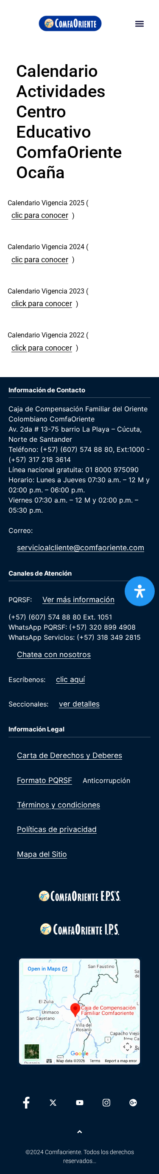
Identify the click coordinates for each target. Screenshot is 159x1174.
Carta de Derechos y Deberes (69, 755)
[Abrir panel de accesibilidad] (140, 591)
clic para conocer (39, 215)
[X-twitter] (53, 1102)
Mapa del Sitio (42, 854)
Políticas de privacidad (57, 829)
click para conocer (41, 303)
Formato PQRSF (44, 780)
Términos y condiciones (58, 804)
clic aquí (70, 679)
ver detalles (79, 703)
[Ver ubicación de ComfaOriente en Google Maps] (79, 1012)
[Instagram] (106, 1102)
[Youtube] (79, 1102)
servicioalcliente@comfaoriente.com (80, 547)
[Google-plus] (133, 1102)
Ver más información (78, 599)
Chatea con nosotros (54, 654)
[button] (140, 23)
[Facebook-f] (26, 1102)
